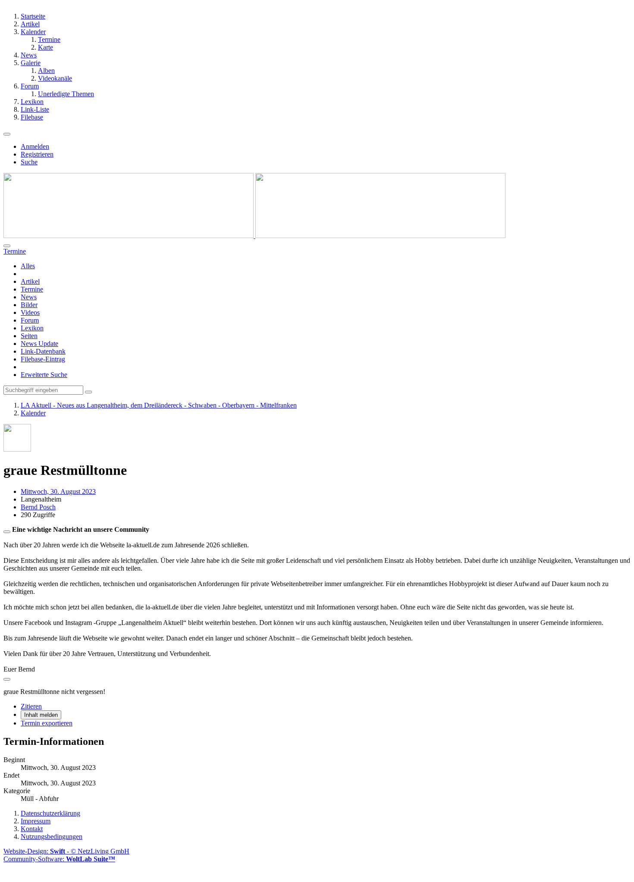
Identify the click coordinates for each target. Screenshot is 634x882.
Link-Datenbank (43, 351)
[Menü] (6, 134)
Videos (30, 312)
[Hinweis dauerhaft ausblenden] (6, 531)
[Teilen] (6, 679)
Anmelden (35, 146)
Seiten (29, 335)
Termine (32, 289)
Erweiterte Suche (44, 374)
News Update (39, 343)
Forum (30, 320)
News (29, 297)
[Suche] (6, 246)
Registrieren (37, 154)
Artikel (30, 281)
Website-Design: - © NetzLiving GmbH (66, 851)
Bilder (29, 304)
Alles (28, 266)
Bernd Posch (38, 507)
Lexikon (32, 328)
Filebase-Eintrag (43, 359)
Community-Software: (59, 859)
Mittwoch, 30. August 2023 (58, 491)
